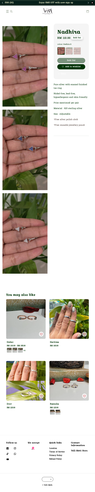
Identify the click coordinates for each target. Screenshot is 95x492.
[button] (7, 11)
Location (53, 448)
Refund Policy (55, 459)
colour (64, 44)
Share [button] (63, 74)
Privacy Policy (55, 455)
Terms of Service (57, 452)
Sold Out (71, 60)
